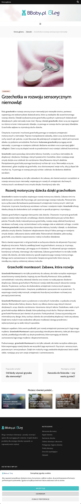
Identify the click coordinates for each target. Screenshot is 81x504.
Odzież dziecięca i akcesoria (52, 441)
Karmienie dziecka (48, 438)
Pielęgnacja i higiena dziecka (52, 445)
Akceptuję (40, 488)
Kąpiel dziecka (47, 435)
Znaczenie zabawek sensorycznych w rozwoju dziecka (12, 404)
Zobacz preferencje (40, 499)
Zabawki (6, 91)
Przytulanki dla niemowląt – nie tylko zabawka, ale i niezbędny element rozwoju (40, 404)
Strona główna (6, 2)
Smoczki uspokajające (49, 452)
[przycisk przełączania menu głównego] (40, 24)
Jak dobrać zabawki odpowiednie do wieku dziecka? (65, 404)
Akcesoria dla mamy (49, 431)
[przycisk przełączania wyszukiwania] (78, 2)
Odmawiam (40, 494)
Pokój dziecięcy (47, 448)
